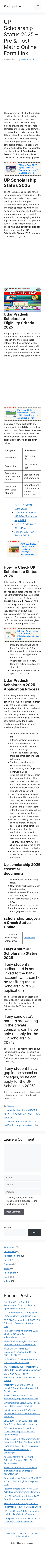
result (6, 1277)
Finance (8, 1264)
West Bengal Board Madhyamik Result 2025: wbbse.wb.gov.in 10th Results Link (21, 1388)
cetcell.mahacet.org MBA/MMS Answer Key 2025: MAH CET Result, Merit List (22, 1114)
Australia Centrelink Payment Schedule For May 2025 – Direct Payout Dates (20, 1460)
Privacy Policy (22, 1536)
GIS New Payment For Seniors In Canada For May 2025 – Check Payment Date (20, 1431)
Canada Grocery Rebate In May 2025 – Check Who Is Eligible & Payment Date (22, 1481)
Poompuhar (13, 6)
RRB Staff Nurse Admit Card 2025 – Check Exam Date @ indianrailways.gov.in (22, 1334)
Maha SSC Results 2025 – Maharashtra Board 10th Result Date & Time (22, 1377)
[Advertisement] (22, 88)
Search (7, 1227)
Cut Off (7, 1260)
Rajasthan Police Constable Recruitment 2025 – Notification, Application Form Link (20, 1305)
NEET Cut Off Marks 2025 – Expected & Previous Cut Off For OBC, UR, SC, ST (20, 1351)
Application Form (12, 1256)
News (7, 1268)
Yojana (10, 1106)
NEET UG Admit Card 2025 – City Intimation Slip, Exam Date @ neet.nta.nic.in (20, 1470)
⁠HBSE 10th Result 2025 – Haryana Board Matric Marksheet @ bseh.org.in (21, 1449)
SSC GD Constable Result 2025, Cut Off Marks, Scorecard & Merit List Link (22, 1323)
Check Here (29, 937)
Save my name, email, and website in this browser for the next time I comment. (21, 1200)
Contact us (21, 1533)
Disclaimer (32, 1533)
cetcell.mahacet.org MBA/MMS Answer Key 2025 (26, 516)
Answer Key (10, 1251)
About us (11, 1533)
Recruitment (10, 1273)
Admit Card (9, 1247)
